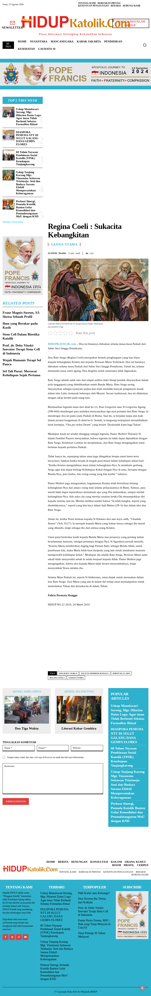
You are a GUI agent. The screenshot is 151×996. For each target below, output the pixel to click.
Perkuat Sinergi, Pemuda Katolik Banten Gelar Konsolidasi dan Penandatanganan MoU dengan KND (27, 209)
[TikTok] (19, 937)
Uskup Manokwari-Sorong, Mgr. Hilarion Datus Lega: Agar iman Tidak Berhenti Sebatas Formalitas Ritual (29, 117)
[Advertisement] (98, 122)
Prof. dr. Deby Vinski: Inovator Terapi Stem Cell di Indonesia (21, 349)
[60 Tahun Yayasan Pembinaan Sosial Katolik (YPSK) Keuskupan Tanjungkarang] (9, 155)
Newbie (62, 253)
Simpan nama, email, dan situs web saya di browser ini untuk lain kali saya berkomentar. (45, 757)
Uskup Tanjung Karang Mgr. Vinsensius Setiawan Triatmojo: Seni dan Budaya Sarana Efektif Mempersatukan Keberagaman (28, 183)
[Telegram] (144, 252)
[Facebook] (119, 252)
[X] (127, 252)
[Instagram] (12, 937)
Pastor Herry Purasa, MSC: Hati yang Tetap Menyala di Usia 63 (94, 924)
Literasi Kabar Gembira (79, 728)
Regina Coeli (57, 678)
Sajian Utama (64, 244)
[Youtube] (25, 937)
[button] (144, 45)
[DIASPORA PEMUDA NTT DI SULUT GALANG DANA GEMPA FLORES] (9, 135)
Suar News (115, 829)
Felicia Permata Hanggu (95, 673)
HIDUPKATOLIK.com (62, 343)
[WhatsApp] (136, 252)
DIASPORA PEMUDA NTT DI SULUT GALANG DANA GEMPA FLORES (27, 138)
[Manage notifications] (142, 988)
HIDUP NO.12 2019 (121, 673)
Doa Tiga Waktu (26, 728)
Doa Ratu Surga (68, 673)
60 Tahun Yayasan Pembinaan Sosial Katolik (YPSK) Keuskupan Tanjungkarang (27, 158)
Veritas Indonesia (13, 221)
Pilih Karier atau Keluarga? (94, 893)
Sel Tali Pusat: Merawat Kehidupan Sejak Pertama (21, 373)
